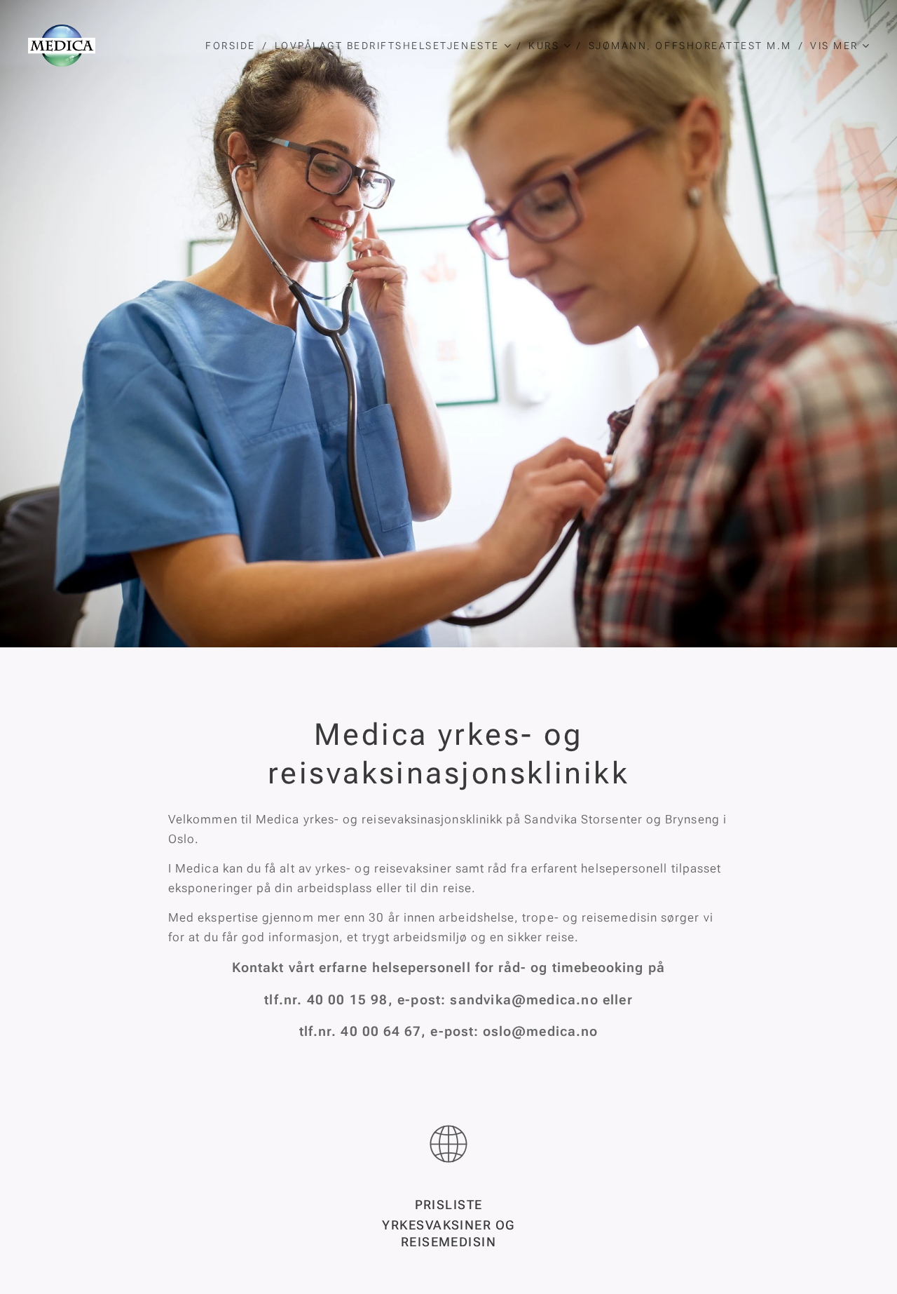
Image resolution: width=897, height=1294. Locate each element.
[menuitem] (234, 45)
